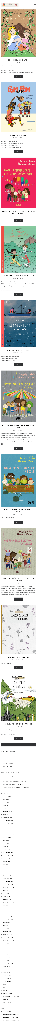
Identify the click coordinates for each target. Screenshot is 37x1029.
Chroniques (7, 978)
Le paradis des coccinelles (18, 276)
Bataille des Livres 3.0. (17, 781)
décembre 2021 (8, 817)
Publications (8, 993)
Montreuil (14, 779)
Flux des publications (11, 1014)
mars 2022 (6, 808)
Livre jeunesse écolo (11, 758)
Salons (5, 999)
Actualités (7, 975)
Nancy (5, 779)
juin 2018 (6, 890)
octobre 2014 (8, 949)
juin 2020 (6, 840)
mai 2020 (6, 843)
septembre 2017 (8, 902)
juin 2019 (6, 864)
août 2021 (6, 826)
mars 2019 (6, 873)
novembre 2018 (8, 881)
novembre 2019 (8, 852)
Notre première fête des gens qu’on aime (18, 212)
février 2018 (7, 899)
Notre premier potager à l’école (18, 511)
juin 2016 (6, 925)
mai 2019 (6, 867)
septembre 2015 (8, 940)
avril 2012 (6, 966)
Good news (7, 981)
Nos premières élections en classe (18, 579)
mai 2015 (6, 943)
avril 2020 (6, 846)
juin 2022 (6, 799)
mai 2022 (6, 802)
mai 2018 (6, 893)
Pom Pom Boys (18, 135)
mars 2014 (6, 957)
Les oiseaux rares (18, 60)
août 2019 (6, 858)
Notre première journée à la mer (18, 426)
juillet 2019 (7, 861)
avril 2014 (6, 955)
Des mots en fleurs (18, 657)
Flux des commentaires (11, 1017)
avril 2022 (6, 805)
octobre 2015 (8, 937)
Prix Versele (7, 766)
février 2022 (7, 811)
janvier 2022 (7, 814)
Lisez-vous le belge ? (11, 761)
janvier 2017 (7, 917)
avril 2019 (6, 870)
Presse (5, 984)
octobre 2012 (8, 963)
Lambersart (22, 776)
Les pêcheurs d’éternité (18, 350)
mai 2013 (6, 960)
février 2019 (7, 876)
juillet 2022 (7, 797)
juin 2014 (6, 952)
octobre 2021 (8, 823)
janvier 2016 (7, 934)
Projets (6, 990)
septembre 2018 (8, 887)
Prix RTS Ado (7, 755)
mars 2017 (6, 914)
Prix (4, 987)
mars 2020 (6, 849)
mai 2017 (6, 908)
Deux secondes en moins (19, 787)
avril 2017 (6, 911)
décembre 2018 (8, 878)
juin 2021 (6, 829)
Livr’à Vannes (8, 763)
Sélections (7, 1002)
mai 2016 (6, 928)
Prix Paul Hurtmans (16, 784)
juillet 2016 (7, 922)
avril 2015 (6, 946)
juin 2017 (6, 905)
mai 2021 (6, 832)
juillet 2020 (7, 837)
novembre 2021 (8, 820)
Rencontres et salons (11, 996)
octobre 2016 (8, 919)
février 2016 (7, 931)
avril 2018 (6, 896)
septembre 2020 (8, 835)
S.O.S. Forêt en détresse (18, 724)
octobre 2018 (8, 884)
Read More (18, 76)
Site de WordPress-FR (11, 1020)
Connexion (7, 1011)
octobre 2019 (8, 855)
